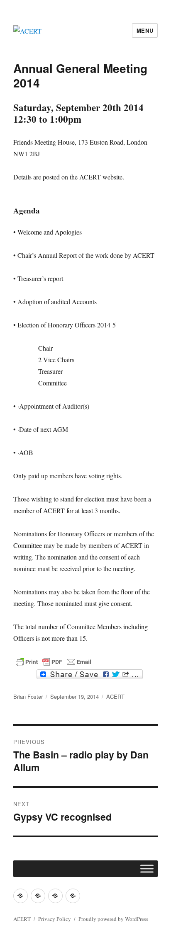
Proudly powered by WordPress (113, 919)
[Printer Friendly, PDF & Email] (53, 662)
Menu (145, 30)
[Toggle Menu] (147, 868)
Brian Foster (28, 696)
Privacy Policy (54, 919)
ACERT (115, 696)
